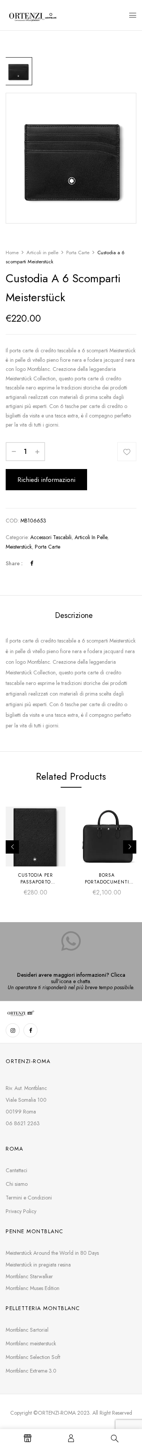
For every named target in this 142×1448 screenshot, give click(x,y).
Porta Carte (77, 252)
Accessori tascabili (51, 537)
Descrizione (74, 615)
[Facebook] (31, 563)
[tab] (73, 615)
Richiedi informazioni (46, 479)
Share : (14, 563)
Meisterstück (19, 546)
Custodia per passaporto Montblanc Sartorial (36, 882)
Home (12, 252)
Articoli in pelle (42, 252)
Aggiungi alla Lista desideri (126, 451)
